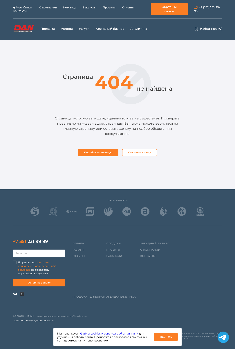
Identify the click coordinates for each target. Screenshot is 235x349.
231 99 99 (30, 241)
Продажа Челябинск (89, 296)
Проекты (109, 7)
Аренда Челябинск (121, 296)
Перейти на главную (98, 152)
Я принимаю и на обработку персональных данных (37, 268)
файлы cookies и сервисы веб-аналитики (109, 333)
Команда (69, 7)
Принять (166, 337)
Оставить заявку (139, 152)
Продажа (48, 28)
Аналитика (138, 28)
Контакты (20, 11)
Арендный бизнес (110, 28)
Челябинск (24, 7)
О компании (48, 7)
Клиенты (128, 7)
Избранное (211, 28)
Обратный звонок (169, 9)
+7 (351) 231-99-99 (207, 9)
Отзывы (79, 256)
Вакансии (89, 7)
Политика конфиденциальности (33, 320)
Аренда (67, 28)
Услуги (84, 28)
